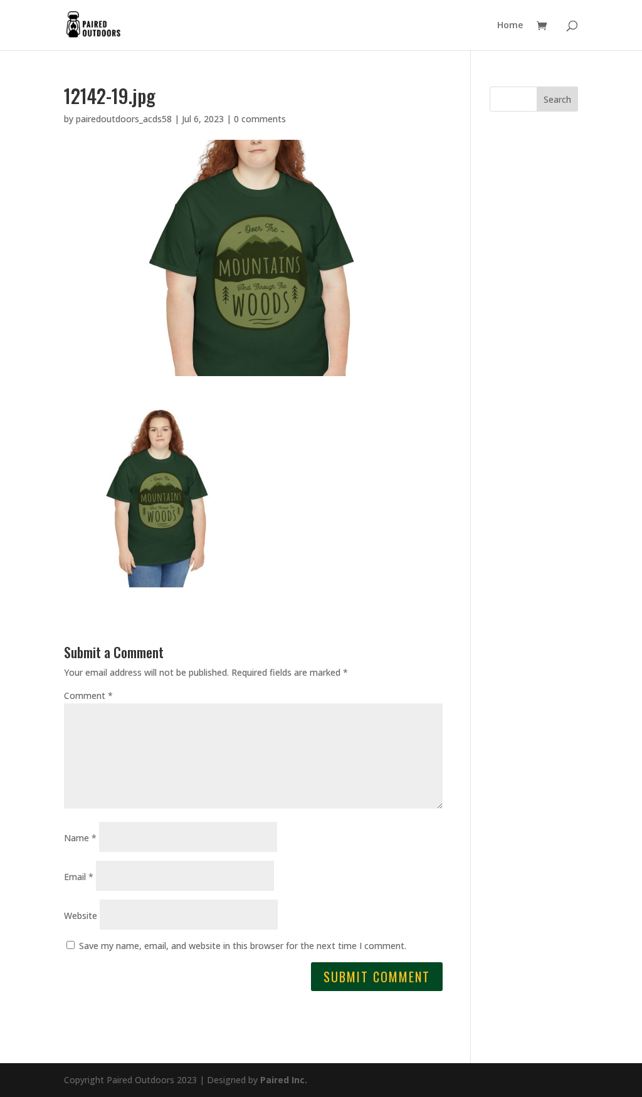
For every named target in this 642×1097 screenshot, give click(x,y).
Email (78, 877)
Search (557, 99)
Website (80, 915)
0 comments (260, 119)
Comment (88, 695)
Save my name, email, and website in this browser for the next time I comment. (242, 946)
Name (80, 838)
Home (510, 26)
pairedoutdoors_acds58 (124, 119)
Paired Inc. (283, 1080)
